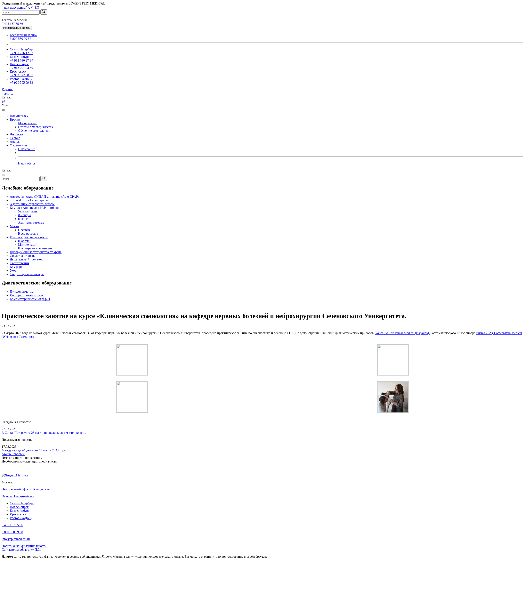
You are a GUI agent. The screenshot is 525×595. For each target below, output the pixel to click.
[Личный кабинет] (33, 7)
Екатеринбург (19, 510)
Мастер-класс (27, 123)
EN (37, 7)
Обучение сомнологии (34, 130)
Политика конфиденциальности (24, 546)
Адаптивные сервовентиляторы (32, 204)
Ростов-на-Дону (21, 518)
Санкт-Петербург (22, 503)
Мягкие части (27, 244)
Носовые (24, 230)
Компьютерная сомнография (30, 299)
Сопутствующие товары (27, 274)
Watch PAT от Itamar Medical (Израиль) (402, 333)
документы (14, 7)
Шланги (24, 218)
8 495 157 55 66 (12, 23)
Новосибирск (19, 507)
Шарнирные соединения (35, 248)
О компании (18, 145)
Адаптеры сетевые (31, 222)
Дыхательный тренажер (26, 259)
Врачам (15, 119)
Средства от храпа (22, 255)
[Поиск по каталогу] (28, 7)
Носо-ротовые (28, 233)
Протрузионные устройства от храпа (36, 252)
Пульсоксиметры (22, 291)
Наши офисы (27, 163)
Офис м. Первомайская (18, 496)
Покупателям (19, 116)
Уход (13, 270)
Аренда (15, 141)
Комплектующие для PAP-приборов (35, 207)
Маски (14, 226)
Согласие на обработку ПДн (21, 549)
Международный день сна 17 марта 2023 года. (34, 450)
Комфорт (16, 266)
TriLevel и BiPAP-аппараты (29, 200)
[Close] (3, 110)
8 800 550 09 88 (12, 532)
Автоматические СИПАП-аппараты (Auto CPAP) (44, 196)
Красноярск (18, 514)
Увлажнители (27, 211)
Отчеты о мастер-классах (35, 127)
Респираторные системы (27, 295)
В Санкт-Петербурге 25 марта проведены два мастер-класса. (44, 432)
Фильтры (24, 215)
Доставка (16, 134)
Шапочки (24, 241)
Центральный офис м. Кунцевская (26, 489)
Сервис (15, 138)
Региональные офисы (16, 27)
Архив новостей (13, 454)
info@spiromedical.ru (16, 539)
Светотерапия (19, 263)
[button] (262, 97)
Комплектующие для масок (29, 237)
